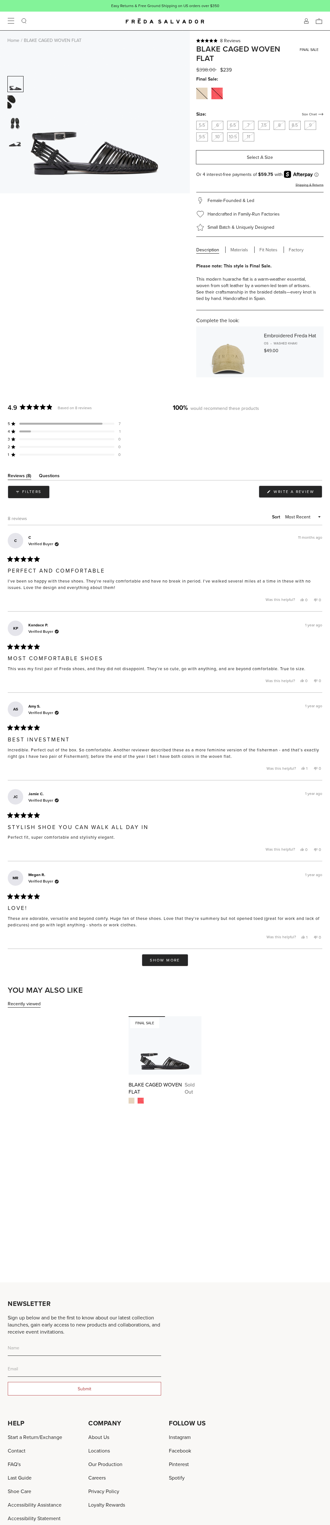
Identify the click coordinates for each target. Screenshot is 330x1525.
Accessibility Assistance (35, 1504)
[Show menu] (11, 21)
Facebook (180, 1450)
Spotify (177, 1477)
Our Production (105, 1464)
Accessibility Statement (34, 1518)
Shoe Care (19, 1491)
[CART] (319, 21)
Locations (99, 1450)
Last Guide (20, 1477)
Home (13, 40)
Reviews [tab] (19, 476)
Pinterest (179, 1464)
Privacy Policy (103, 1491)
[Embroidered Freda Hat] (228, 351)
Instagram (180, 1437)
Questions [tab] (49, 476)
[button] (260, 40)
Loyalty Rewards (106, 1504)
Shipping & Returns (310, 184)
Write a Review (297, 493)
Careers (97, 1477)
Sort (276, 517)
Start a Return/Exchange (35, 1437)
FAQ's (14, 1464)
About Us (98, 1437)
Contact (16, 1450)
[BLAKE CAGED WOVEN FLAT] (165, 1045)
